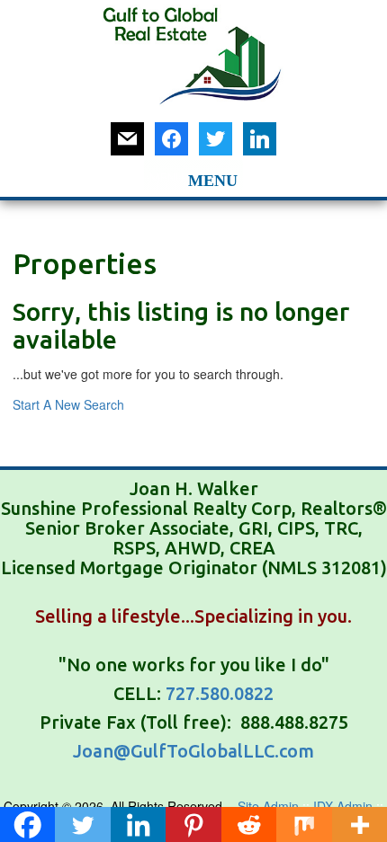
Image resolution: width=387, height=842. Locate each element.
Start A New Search (68, 404)
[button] (166, 178)
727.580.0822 (220, 693)
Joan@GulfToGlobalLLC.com (193, 750)
